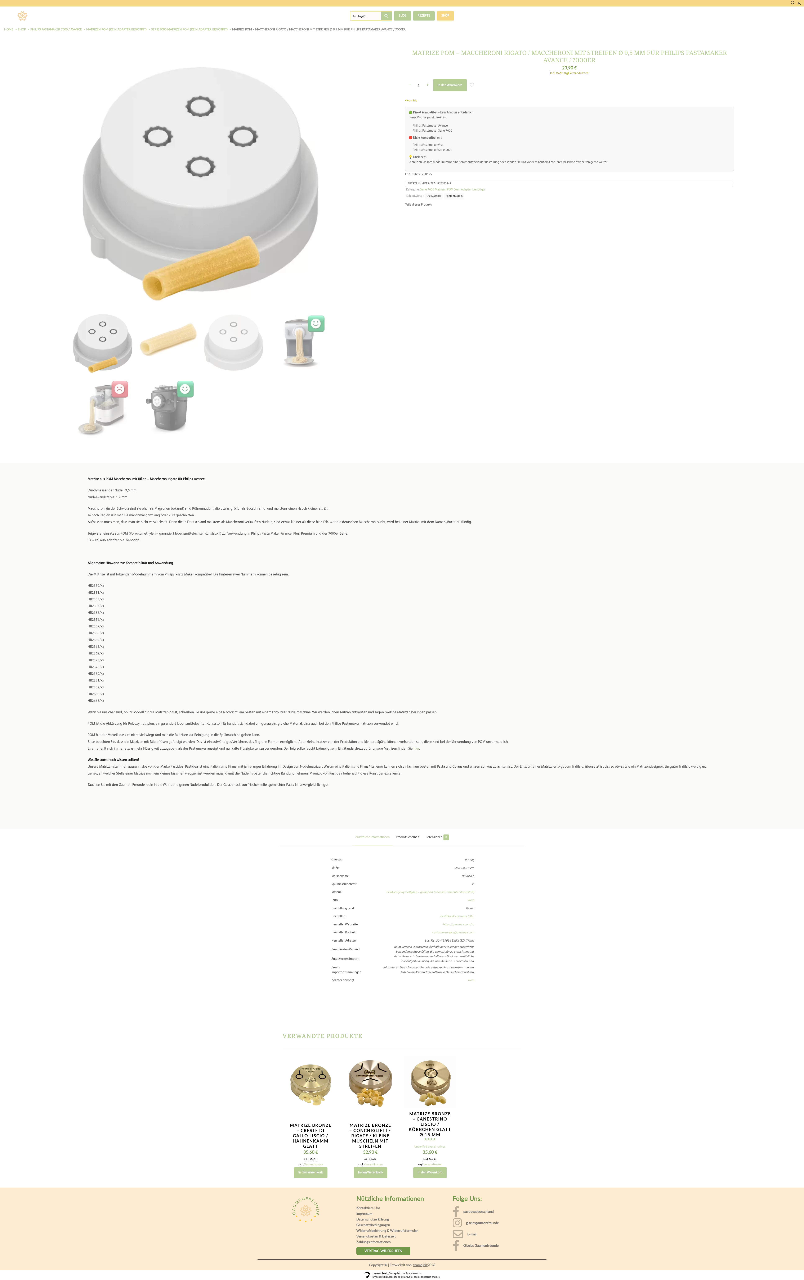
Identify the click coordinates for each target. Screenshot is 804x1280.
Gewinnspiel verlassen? (143, 1272)
